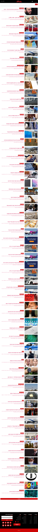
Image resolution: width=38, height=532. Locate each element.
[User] (3, 525)
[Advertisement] (19, 506)
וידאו (31, 516)
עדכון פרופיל (25, 516)
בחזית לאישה (35, 520)
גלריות (31, 519)
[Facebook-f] (6, 523)
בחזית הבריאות (35, 518)
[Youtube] (8, 525)
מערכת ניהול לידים (19, 517)
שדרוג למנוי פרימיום (24, 518)
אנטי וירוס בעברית (19, 518)
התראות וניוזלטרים (24, 517)
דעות (31, 518)
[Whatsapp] (10, 523)
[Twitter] (3, 523)
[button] (32, 1)
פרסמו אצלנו (24, 520)
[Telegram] (8, 523)
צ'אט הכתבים (35, 516)
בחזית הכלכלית (35, 519)
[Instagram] (10, 525)
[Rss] (6, 525)
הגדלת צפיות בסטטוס (18, 519)
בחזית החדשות (35, 517)
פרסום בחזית (19, 516)
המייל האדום (24, 519)
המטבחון (31, 520)
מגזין (31, 517)
